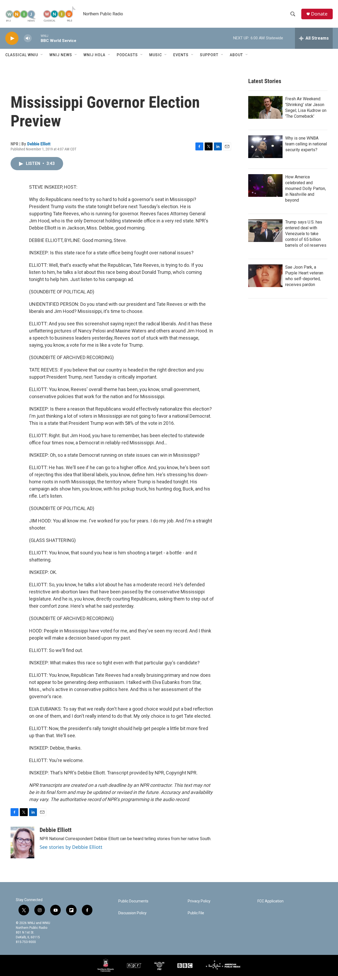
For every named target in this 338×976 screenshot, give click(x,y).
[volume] (27, 38)
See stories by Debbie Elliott (71, 847)
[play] (12, 38)
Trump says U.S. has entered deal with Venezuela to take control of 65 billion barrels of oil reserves (305, 234)
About (236, 55)
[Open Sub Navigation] (42, 55)
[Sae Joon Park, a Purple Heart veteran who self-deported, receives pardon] (265, 275)
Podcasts (127, 55)
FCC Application (270, 901)
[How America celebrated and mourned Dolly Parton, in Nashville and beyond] (265, 185)
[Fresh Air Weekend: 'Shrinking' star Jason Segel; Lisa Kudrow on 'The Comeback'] (265, 107)
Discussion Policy (132, 913)
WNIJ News (60, 55)
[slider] (36, 38)
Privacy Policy (199, 901)
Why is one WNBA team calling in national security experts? (306, 144)
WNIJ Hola (94, 55)
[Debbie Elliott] (22, 842)
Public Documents (133, 901)
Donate (319, 14)
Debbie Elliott (38, 143)
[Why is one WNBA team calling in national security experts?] (265, 146)
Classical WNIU (21, 55)
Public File (196, 913)
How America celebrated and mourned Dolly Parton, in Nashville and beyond (305, 188)
